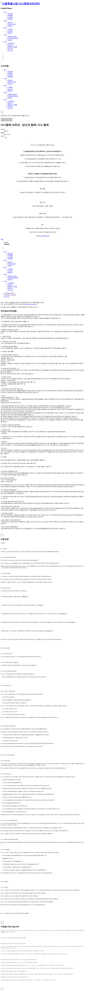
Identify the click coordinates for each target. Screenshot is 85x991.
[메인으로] (20, 3)
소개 (5, 41)
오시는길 (6, 296)
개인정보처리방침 (9, 293)
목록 (2, 239)
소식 (5, 12)
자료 (5, 34)
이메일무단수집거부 (10, 295)
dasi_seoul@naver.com (30, 304)
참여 (5, 27)
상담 (5, 20)
